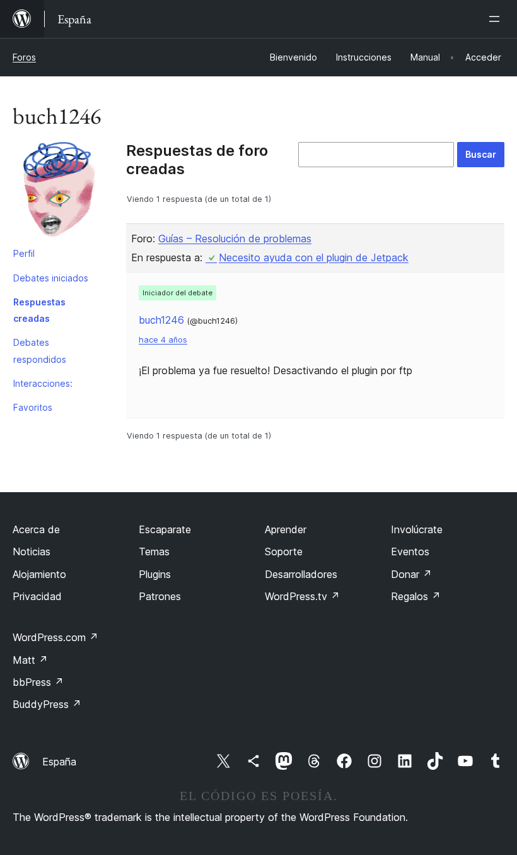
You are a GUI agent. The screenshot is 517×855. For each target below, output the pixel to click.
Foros (24, 57)
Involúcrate (417, 529)
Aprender (285, 529)
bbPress (38, 682)
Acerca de (36, 529)
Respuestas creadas (39, 310)
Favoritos (32, 407)
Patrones (160, 596)
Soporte (284, 551)
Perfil (24, 253)
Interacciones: (43, 383)
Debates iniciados (50, 278)
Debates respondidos (39, 350)
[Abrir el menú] (497, 19)
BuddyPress (47, 704)
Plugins (155, 574)
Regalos (416, 596)
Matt (30, 660)
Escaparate (165, 529)
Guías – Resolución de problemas (234, 238)
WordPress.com (55, 637)
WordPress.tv (302, 596)
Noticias (31, 551)
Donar (411, 574)
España (59, 761)
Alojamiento (39, 574)
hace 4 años (163, 340)
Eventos (410, 551)
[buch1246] (60, 192)
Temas (154, 551)
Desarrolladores (301, 574)
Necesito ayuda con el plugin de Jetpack (314, 257)
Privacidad (37, 596)
